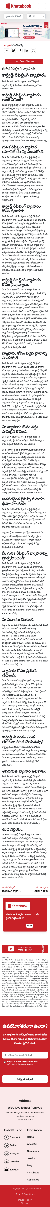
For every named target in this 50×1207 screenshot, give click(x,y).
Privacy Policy (25, 1199)
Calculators (33, 1172)
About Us (32, 1144)
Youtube (13, 1169)
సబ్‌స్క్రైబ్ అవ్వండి (25, 1079)
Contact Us (33, 1179)
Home (30, 1136)
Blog (29, 1165)
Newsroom (33, 1151)
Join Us (31, 1158)
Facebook (14, 1137)
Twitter (13, 1145)
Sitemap (25, 1203)
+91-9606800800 (25, 1119)
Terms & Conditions (25, 1194)
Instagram (14, 1153)
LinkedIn (14, 1161)
